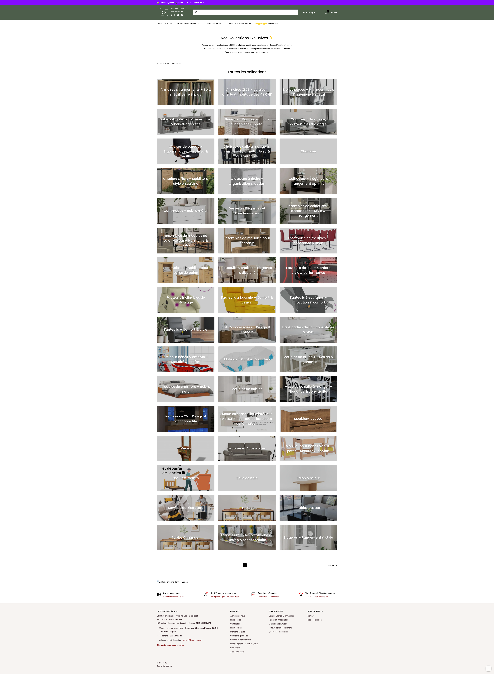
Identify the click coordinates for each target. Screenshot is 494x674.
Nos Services (236, 628)
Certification (235, 624)
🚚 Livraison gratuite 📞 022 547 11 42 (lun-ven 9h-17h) (180, 3)
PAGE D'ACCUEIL (165, 24)
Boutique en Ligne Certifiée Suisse (224, 597)
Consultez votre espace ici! (316, 597)
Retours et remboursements (281, 628)
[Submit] (196, 12)
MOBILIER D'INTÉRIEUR (188, 24)
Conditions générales (239, 636)
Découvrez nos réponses (268, 597)
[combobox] (245, 12)
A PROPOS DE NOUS (238, 24)
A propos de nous (237, 616)
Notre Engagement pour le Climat (244, 644)
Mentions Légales (237, 632)
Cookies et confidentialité (240, 640)
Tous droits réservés (164, 666)
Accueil (159, 63)
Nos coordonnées (314, 620)
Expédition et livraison (278, 624)
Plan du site (235, 648)
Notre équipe (235, 620)
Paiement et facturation (278, 620)
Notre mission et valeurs (173, 597)
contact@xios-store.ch (192, 640)
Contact (310, 616)
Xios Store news (237, 652)
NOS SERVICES (214, 24)
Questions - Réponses (278, 632)
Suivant (331, 565)
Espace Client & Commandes (281, 616)
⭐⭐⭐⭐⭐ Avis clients (266, 24)
